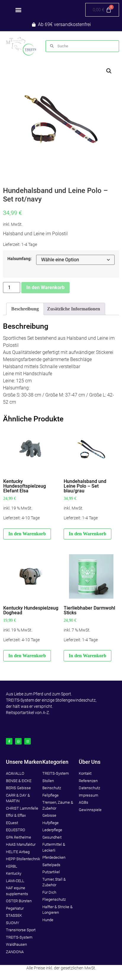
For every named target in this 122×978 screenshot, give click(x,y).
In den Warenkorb (45, 287)
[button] (18, 10)
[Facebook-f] (9, 741)
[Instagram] (27, 741)
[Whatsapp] (18, 741)
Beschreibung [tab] (25, 308)
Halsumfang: (19, 259)
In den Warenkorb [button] (27, 533)
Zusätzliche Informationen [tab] (73, 308)
